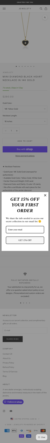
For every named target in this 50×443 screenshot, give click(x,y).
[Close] (45, 195)
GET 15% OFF (25, 240)
